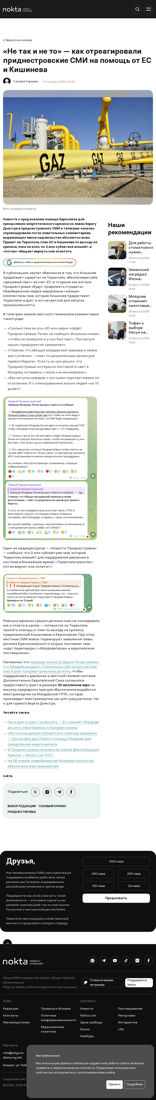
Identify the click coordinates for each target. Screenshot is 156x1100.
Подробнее (135, 1084)
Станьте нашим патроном (101, 983)
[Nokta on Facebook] (148, 961)
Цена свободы (91, 1022)
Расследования (130, 1008)
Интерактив (127, 1022)
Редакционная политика (52, 1029)
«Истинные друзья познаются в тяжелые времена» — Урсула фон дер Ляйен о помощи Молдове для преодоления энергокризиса (52, 739)
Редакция (10, 1008)
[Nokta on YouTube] (114, 961)
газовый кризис (52, 806)
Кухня (85, 1029)
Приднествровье (22, 812)
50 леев (134, 886)
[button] (137, 9)
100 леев (98, 886)
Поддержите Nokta (137, 983)
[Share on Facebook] (71, 792)
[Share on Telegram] (59, 792)
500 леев (98, 873)
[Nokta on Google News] (92, 961)
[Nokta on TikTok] (126, 961)
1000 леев (116, 861)
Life (121, 1029)
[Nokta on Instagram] (137, 961)
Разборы (87, 1036)
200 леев (134, 873)
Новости (86, 1008)
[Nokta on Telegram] (103, 961)
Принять (114, 1084)
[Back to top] (7, 943)
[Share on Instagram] (47, 792)
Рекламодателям (16, 1022)
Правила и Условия (56, 1008)
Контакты (10, 1015)
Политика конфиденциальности (58, 1018)
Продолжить (116, 898)
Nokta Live (88, 1015)
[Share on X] (35, 792)
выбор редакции (22, 806)
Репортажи (126, 1015)
